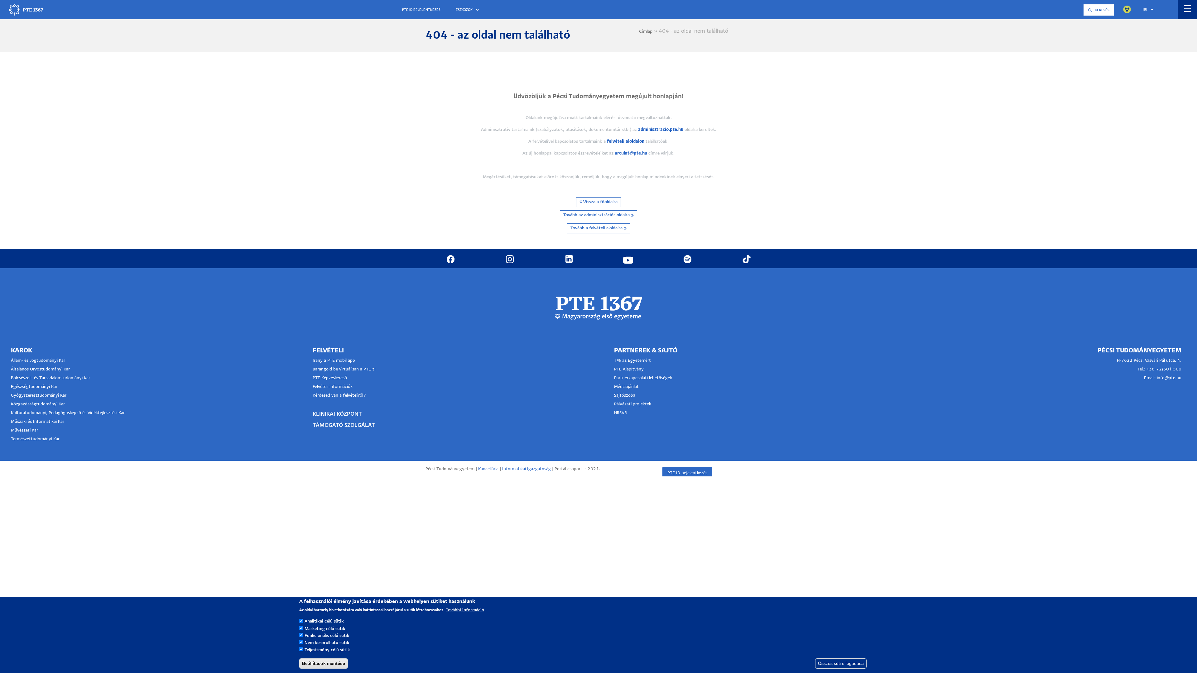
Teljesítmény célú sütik (327, 650)
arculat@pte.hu (631, 153)
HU (1145, 9)
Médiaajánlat (626, 387)
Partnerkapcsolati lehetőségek (643, 378)
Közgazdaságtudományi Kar (38, 404)
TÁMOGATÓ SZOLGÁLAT (344, 425)
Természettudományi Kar (36, 439)
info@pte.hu (1169, 378)
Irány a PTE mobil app (334, 361)
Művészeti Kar (24, 430)
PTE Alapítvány (629, 369)
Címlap (645, 32)
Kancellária (488, 469)
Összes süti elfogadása (841, 663)
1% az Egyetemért (632, 361)
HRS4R (620, 413)
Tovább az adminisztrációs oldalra (596, 215)
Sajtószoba (624, 396)
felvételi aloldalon (625, 142)
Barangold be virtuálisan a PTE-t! (344, 369)
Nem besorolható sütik (327, 643)
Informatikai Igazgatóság (526, 469)
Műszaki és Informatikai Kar (37, 422)
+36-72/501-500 (1164, 369)
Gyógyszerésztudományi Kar (38, 396)
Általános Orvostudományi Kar (40, 369)
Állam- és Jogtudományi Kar (38, 361)
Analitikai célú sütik (324, 621)
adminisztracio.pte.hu (660, 130)
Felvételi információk (333, 387)
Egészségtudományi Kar (34, 387)
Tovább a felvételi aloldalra (596, 228)
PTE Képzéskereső (330, 378)
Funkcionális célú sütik (327, 636)
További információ (465, 610)
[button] (468, 10)
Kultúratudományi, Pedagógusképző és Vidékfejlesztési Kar (68, 413)
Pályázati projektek (632, 404)
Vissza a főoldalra (600, 202)
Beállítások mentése (323, 663)
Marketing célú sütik (325, 629)
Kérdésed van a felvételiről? (339, 396)
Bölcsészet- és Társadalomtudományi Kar (50, 378)
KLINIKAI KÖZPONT (337, 414)
